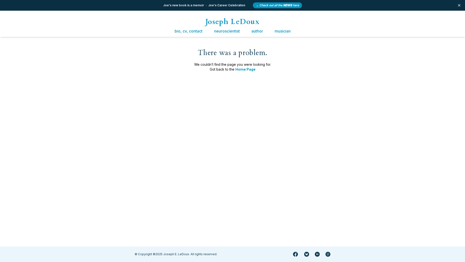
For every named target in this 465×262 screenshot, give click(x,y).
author (257, 31)
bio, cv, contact (188, 31)
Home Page (245, 69)
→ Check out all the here (277, 5)
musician (283, 31)
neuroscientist (227, 31)
